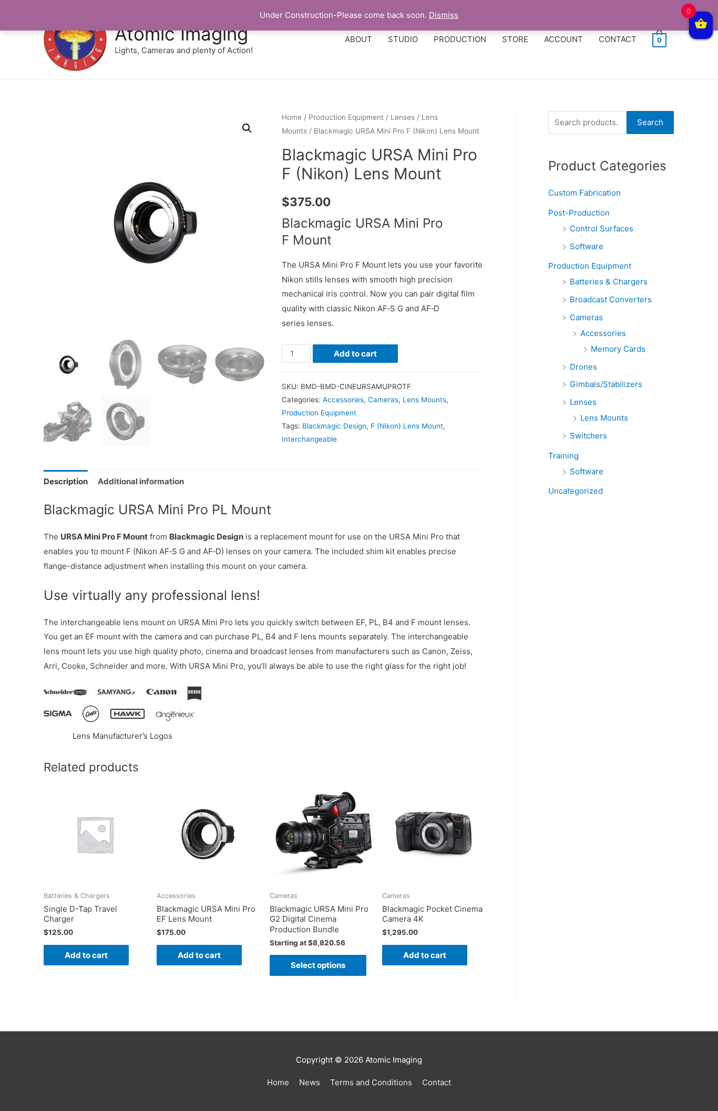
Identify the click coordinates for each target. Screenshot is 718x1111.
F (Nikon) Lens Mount (407, 426)
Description (66, 481)
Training (563, 456)
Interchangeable (309, 439)
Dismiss (443, 15)
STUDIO (403, 39)
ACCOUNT (563, 39)
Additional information (141, 481)
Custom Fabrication (584, 193)
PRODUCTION (460, 39)
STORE (515, 39)
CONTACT (618, 39)
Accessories (343, 399)
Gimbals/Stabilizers (606, 384)
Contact (436, 1082)
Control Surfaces (601, 228)
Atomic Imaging (181, 34)
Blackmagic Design (334, 426)
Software (586, 246)
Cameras (383, 399)
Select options (318, 965)
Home (292, 117)
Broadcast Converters (611, 299)
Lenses (403, 117)
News (309, 1082)
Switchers (588, 436)
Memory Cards (618, 349)
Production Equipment (346, 117)
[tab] (66, 481)
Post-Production (579, 213)
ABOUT (358, 39)
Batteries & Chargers (609, 282)
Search (650, 122)
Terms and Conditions (371, 1082)
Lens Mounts (424, 399)
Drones (583, 367)
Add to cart (355, 354)
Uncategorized (575, 491)
